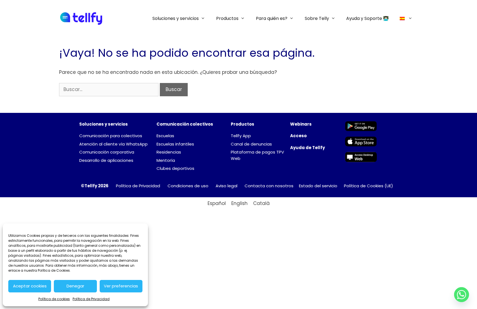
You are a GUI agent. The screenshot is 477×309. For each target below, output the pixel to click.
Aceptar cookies (30, 286)
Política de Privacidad (91, 299)
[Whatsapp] (461, 294)
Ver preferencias (121, 286)
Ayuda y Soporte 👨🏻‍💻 (367, 18)
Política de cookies (54, 299)
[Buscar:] (109, 89)
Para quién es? (271, 18)
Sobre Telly (317, 18)
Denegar (75, 286)
